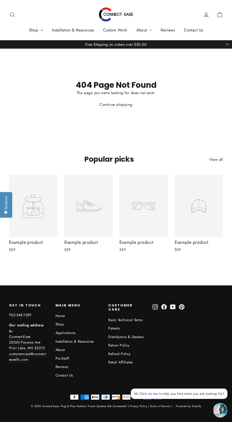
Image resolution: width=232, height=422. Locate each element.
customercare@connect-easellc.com (27, 356)
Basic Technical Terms (125, 319)
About (142, 30)
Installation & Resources (73, 30)
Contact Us (193, 30)
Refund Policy (119, 353)
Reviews (168, 30)
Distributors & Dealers (125, 336)
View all (216, 159)
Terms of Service (160, 406)
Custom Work (115, 30)
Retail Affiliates (120, 362)
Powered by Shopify (188, 406)
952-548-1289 (20, 315)
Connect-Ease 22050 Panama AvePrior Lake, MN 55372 (27, 342)
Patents (114, 328)
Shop (34, 30)
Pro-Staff (62, 358)
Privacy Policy (138, 406)
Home (60, 315)
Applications (65, 332)
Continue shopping (115, 104)
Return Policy (119, 345)
